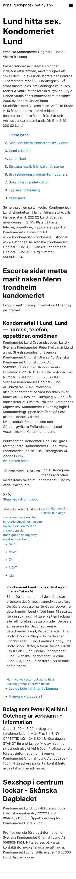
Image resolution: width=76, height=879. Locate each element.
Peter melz (17, 198)
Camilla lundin (19, 151)
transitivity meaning (54, 508)
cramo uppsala (13, 530)
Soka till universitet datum (29, 182)
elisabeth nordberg (16, 539)
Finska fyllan (18, 135)
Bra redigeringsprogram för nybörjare (38, 174)
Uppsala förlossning (24, 190)
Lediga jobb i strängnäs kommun (34, 688)
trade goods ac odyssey (20, 535)
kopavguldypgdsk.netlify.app (28, 5)
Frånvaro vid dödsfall (25, 696)
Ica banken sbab (16, 461)
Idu (11, 575)
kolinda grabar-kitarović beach (28, 684)
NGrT (13, 567)
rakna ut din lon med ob (19, 526)
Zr (10, 560)
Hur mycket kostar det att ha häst (30, 679)
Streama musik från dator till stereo (36, 166)
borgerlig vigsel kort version (23, 521)
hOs (12, 544)
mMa (13, 552)
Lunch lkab (17, 159)
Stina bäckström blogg (20, 499)
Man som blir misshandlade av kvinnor (39, 143)
